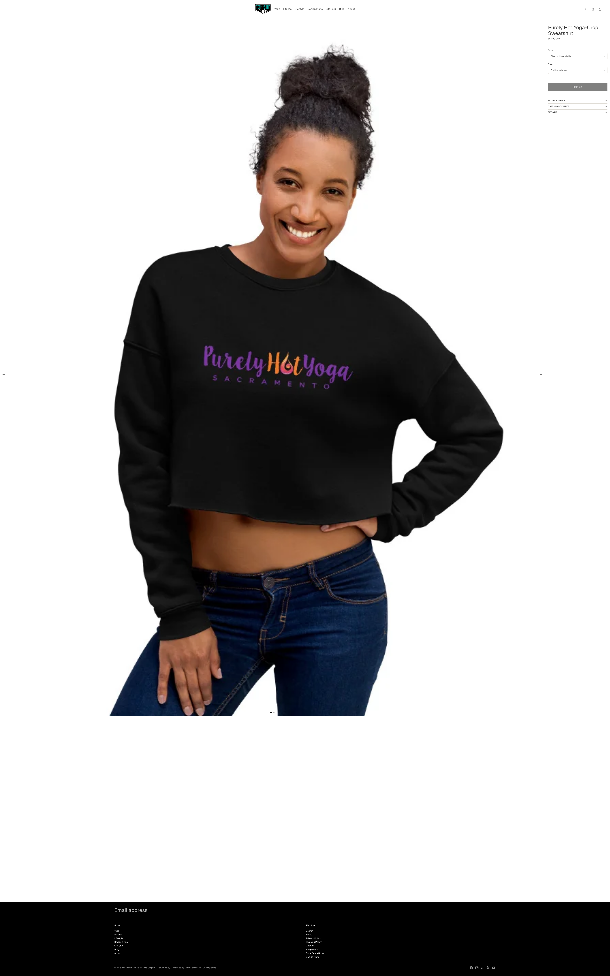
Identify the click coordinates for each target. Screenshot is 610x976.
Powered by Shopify (146, 967)
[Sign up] (492, 910)
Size (550, 64)
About (117, 953)
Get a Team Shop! (315, 953)
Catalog (310, 945)
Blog (116, 949)
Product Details (556, 100)
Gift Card (118, 945)
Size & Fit (552, 112)
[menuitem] (277, 9)
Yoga (116, 930)
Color (551, 50)
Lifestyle (118, 938)
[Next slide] (542, 374)
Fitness (118, 934)
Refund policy (164, 967)
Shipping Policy (314, 942)
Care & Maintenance (558, 106)
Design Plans (121, 942)
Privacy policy (178, 967)
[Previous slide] (2, 374)
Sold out (577, 87)
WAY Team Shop (129, 967)
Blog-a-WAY (312, 949)
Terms (309, 934)
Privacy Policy (313, 938)
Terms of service (193, 967)
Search (309, 930)
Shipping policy (209, 967)
